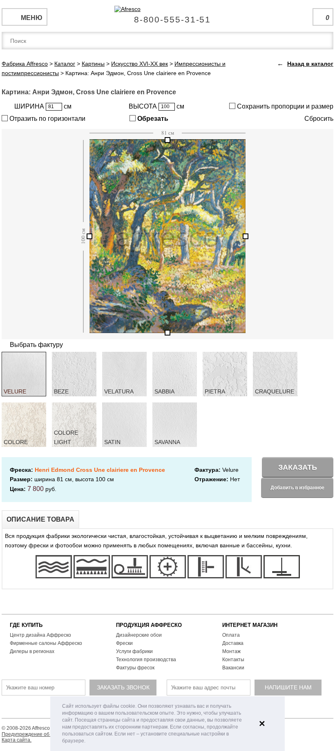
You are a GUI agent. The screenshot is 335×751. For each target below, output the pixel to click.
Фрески (124, 643)
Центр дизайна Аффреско (40, 635)
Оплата (231, 635)
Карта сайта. (16, 740)
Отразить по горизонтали (46, 118)
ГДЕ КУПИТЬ (26, 625)
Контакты (233, 659)
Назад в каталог (310, 63)
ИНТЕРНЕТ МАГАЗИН (249, 625)
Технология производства (146, 659)
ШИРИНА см (42, 106)
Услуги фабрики (134, 651)
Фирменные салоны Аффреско (46, 643)
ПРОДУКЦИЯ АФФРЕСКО (149, 625)
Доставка (232, 643)
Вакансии (233, 668)
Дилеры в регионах (32, 651)
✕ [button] (262, 723)
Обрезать (152, 118)
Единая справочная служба (167, 16)
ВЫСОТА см (156, 106)
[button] (88, 741)
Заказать (297, 467)
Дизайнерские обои (139, 635)
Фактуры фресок (135, 668)
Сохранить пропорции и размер (284, 106)
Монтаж (231, 651)
